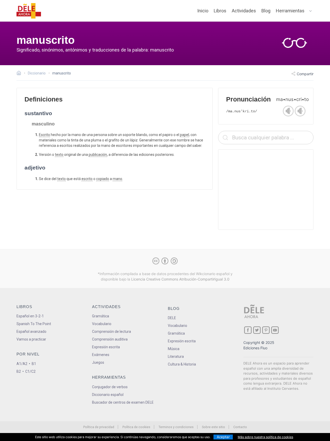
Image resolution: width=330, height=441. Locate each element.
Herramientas (290, 10)
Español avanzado (31, 331)
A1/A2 (21, 364)
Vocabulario (101, 324)
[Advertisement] (265, 190)
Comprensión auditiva (110, 339)
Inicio (202, 10)
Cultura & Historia (182, 364)
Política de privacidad (98, 427)
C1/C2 (30, 371)
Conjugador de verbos (110, 387)
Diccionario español (107, 395)
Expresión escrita (106, 347)
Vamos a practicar (31, 339)
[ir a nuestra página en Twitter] (256, 330)
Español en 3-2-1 (30, 316)
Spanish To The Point (33, 324)
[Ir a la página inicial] (20, 74)
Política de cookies (136, 427)
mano (117, 179)
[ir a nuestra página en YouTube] (274, 330)
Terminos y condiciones (176, 427)
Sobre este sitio (213, 427)
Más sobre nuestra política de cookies (265, 437)
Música (173, 349)
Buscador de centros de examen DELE (123, 402)
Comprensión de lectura (111, 331)
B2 (18, 371)
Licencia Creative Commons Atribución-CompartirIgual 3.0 (180, 279)
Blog (265, 10)
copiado (102, 179)
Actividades (244, 10)
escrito (87, 179)
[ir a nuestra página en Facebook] (247, 330)
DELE (172, 318)
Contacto (240, 427)
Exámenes (100, 355)
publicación (98, 154)
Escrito (44, 135)
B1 (34, 364)
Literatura (176, 356)
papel (184, 135)
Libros (220, 10)
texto (59, 154)
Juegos (98, 362)
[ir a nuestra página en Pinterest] (265, 330)
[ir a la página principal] (29, 10)
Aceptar (223, 437)
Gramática (100, 316)
